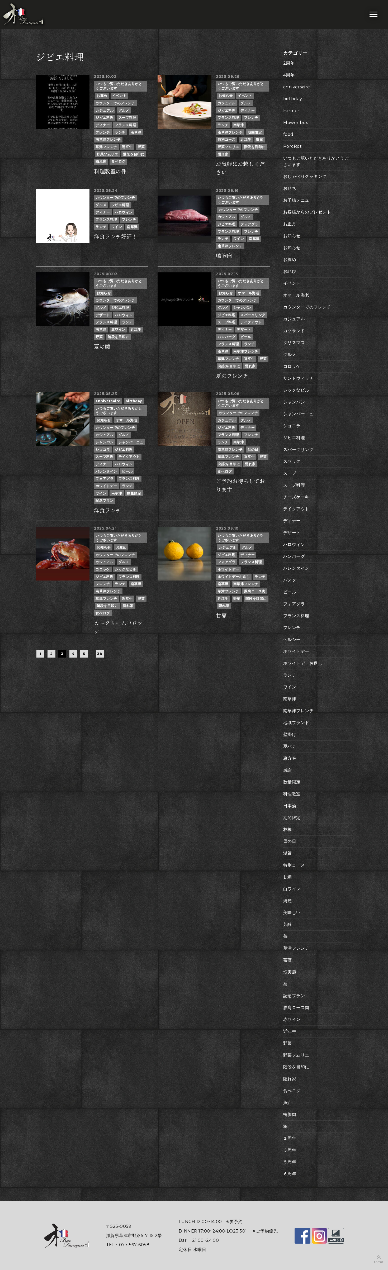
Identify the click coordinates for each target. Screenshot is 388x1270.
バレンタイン (106, 471)
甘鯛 (287, 876)
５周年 (289, 1161)
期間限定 (255, 132)
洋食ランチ (107, 510)
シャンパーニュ (131, 442)
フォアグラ (249, 224)
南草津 (136, 132)
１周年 (289, 1138)
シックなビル (125, 569)
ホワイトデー (106, 486)
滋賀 (287, 853)
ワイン (116, 227)
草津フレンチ (106, 147)
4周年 (289, 75)
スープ (289, 473)
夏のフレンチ (232, 376)
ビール (245, 337)
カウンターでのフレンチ (115, 103)
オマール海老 (248, 293)
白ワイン (292, 888)
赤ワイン (118, 329)
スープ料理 (127, 118)
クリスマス (294, 342)
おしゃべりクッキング (305, 176)
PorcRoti (293, 146)
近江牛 (127, 147)
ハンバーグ (227, 337)
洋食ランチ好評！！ (118, 236)
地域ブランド (296, 722)
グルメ (124, 110)
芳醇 (287, 924)
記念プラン (104, 500)
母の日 (253, 449)
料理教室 (292, 793)
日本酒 (289, 805)
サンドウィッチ (298, 378)
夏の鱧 (102, 346)
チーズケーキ (296, 497)
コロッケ (103, 569)
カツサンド (294, 330)
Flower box (295, 122)
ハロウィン (124, 212)
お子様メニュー (298, 200)
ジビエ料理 (104, 118)
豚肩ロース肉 (255, 591)
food (288, 134)
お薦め (102, 96)
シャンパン (242, 308)
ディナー (103, 125)
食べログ (118, 161)
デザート (103, 315)
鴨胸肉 (224, 256)
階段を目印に (133, 154)
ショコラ (103, 449)
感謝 (287, 770)
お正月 (289, 223)
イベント (119, 96)
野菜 (141, 147)
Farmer (291, 110)
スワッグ (292, 461)
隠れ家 (101, 161)
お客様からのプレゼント (307, 212)
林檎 (287, 829)
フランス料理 (125, 125)
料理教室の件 (110, 171)
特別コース (227, 139)
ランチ (120, 132)
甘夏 (221, 615)
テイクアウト (251, 322)
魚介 (287, 1102)
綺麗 (287, 900)
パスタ (289, 580)
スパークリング (253, 315)
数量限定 (134, 493)
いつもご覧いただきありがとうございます (119, 86)
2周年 (289, 63)
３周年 (289, 1150)
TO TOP (379, 1262)
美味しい (292, 912)
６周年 (289, 1173)
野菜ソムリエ (107, 154)
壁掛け (289, 734)
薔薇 (287, 960)
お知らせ (226, 96)
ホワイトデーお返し (234, 577)
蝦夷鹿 (289, 971)
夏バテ (289, 746)
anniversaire (108, 401)
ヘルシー (292, 639)
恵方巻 (289, 758)
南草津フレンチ (108, 139)
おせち (289, 188)
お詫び (289, 271)
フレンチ (103, 132)
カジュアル (104, 110)
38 (99, 653)
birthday (134, 401)
